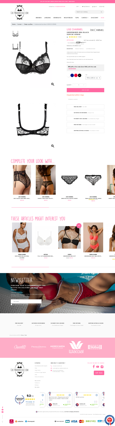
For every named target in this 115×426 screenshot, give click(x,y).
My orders (37, 387)
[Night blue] (72, 76)
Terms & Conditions (39, 377)
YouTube (97, 366)
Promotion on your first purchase (12, 411)
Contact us (37, 383)
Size (86, 75)
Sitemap (36, 385)
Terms (25, 335)
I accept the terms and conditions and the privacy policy (27, 304)
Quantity (69, 85)
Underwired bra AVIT (69, 256)
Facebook (94, 366)
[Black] (79, 76)
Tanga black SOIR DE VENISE (93, 198)
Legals (104, 414)
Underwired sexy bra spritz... (93, 256)
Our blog (99, 373)
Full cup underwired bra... (46, 256)
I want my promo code (12, 420)
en (77, 6)
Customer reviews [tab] (90, 48)
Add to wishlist (73, 99)
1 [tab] (30, 207)
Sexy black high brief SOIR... (22, 198)
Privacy (22, 335)
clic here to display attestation (71, 411)
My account (37, 380)
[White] (68, 76)
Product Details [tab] (79, 48)
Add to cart (85, 90)
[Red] (76, 76)
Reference (69, 46)
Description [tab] (70, 48)
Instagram (102, 366)
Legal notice (37, 370)
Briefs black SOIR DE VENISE (69, 198)
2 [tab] (67, 207)
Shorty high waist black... (46, 198)
